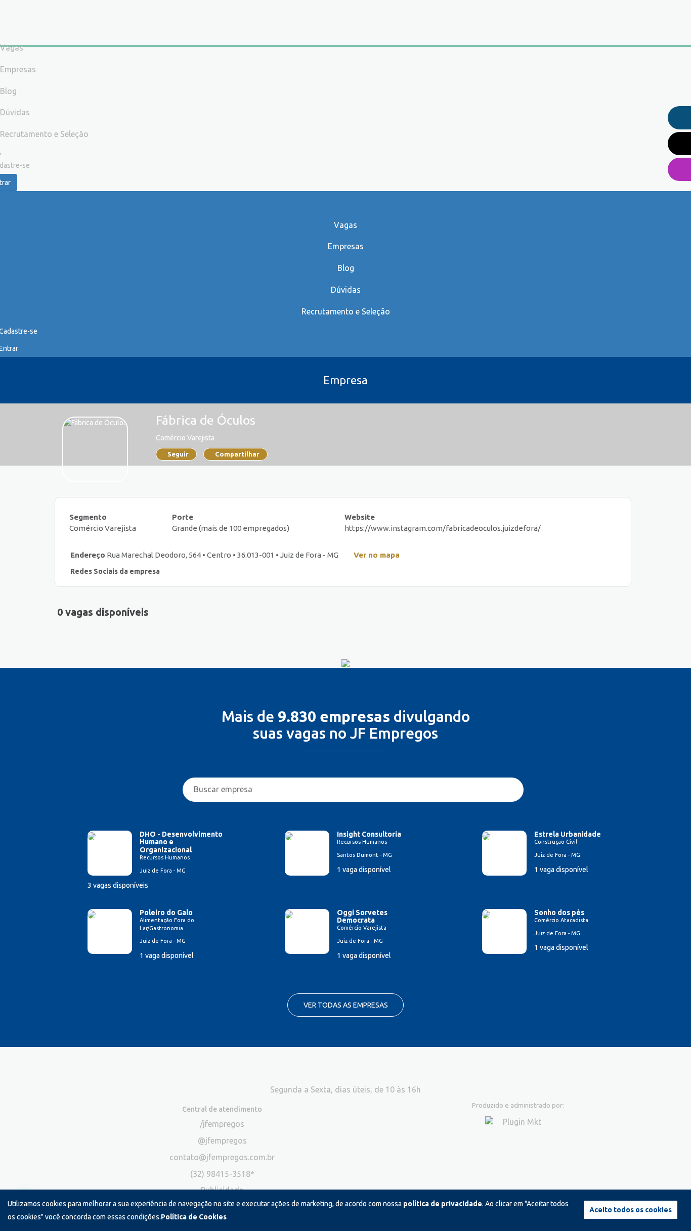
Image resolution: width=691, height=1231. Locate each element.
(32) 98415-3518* (222, 1173)
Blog (345, 267)
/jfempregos (222, 1123)
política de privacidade (442, 1204)
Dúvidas (346, 289)
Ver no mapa (377, 555)
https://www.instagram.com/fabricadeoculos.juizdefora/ (442, 528)
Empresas (346, 246)
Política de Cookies (194, 1217)
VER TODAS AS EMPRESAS (346, 1005)
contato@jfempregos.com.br (222, 1157)
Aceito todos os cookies (630, 1210)
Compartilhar (237, 454)
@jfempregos (222, 1140)
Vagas (345, 225)
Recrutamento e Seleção (345, 311)
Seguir (178, 454)
